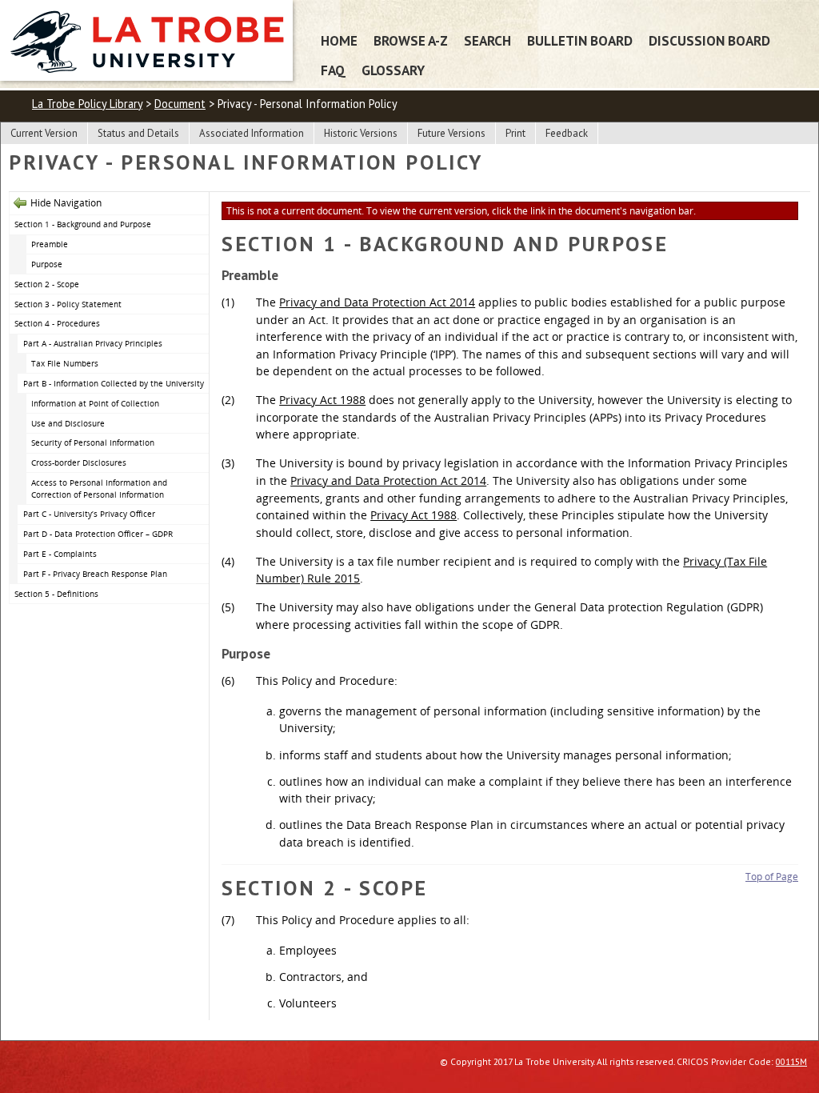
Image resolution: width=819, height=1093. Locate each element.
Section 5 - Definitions (56, 593)
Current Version (44, 133)
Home (339, 40)
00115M (791, 1061)
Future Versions (451, 133)
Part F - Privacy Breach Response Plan (95, 573)
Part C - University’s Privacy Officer (89, 513)
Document (180, 103)
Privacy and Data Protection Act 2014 (377, 302)
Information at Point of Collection (95, 403)
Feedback (566, 133)
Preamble (49, 244)
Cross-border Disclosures (78, 462)
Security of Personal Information (92, 442)
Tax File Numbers (64, 363)
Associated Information (251, 133)
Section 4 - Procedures (57, 323)
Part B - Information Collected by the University (113, 383)
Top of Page (771, 877)
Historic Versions (361, 133)
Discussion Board (709, 40)
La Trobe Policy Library (87, 103)
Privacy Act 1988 (322, 399)
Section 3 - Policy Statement (68, 304)
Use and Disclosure (68, 423)
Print (515, 133)
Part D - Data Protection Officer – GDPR (98, 533)
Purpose (46, 264)
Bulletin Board (580, 40)
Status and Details (138, 133)
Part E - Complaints (60, 553)
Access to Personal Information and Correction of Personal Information (99, 488)
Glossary (393, 70)
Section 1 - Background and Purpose (82, 224)
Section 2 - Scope (46, 284)
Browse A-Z (411, 40)
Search (487, 40)
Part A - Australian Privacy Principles (92, 343)
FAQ (333, 70)
